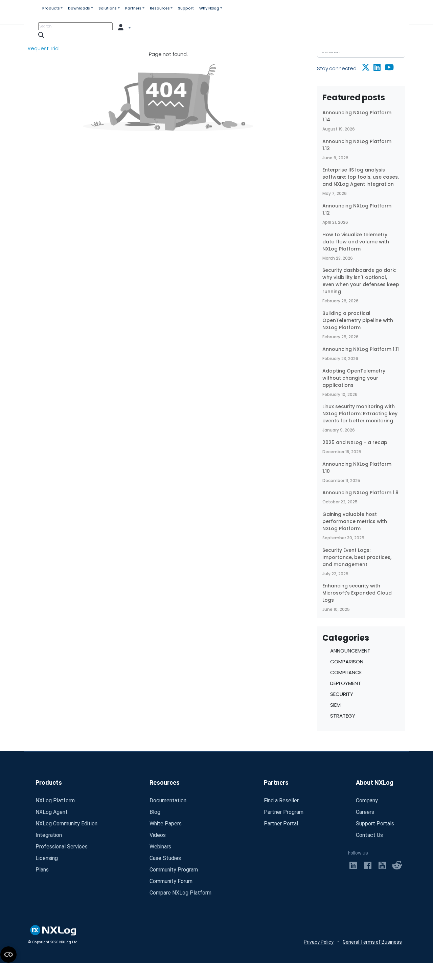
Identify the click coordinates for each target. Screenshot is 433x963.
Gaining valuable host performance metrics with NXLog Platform (354, 521)
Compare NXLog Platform (180, 892)
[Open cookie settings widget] (8, 954)
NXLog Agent (52, 812)
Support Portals (375, 823)
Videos (158, 835)
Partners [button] (133, 8)
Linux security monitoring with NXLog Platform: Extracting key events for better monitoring (359, 413)
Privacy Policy (319, 942)
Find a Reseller (281, 800)
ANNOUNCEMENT (350, 650)
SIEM (335, 704)
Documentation (168, 800)
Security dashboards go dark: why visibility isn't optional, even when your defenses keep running (360, 281)
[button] (124, 27)
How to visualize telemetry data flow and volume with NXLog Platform (355, 241)
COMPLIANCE (346, 672)
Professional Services (62, 846)
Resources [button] (160, 8)
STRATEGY (342, 715)
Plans (42, 869)
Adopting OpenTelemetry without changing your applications (353, 377)
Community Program (174, 869)
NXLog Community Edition (66, 823)
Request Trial (44, 48)
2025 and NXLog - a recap (354, 442)
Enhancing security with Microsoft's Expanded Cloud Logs (357, 592)
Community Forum (171, 881)
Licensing (47, 858)
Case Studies (165, 858)
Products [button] (51, 8)
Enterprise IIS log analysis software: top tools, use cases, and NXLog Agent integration (360, 176)
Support (186, 8)
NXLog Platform (55, 800)
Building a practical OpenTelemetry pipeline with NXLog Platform (357, 320)
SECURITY (341, 694)
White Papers (166, 823)
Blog (155, 812)
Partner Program (283, 812)
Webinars (160, 846)
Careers (365, 812)
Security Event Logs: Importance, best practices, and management (356, 557)
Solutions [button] (107, 8)
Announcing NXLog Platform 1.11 (360, 349)
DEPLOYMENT (345, 683)
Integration (49, 835)
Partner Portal (281, 823)
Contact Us (369, 835)
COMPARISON (346, 661)
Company (367, 800)
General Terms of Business (372, 942)
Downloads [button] (79, 8)
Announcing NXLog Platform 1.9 (360, 492)
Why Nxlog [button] (209, 8)
